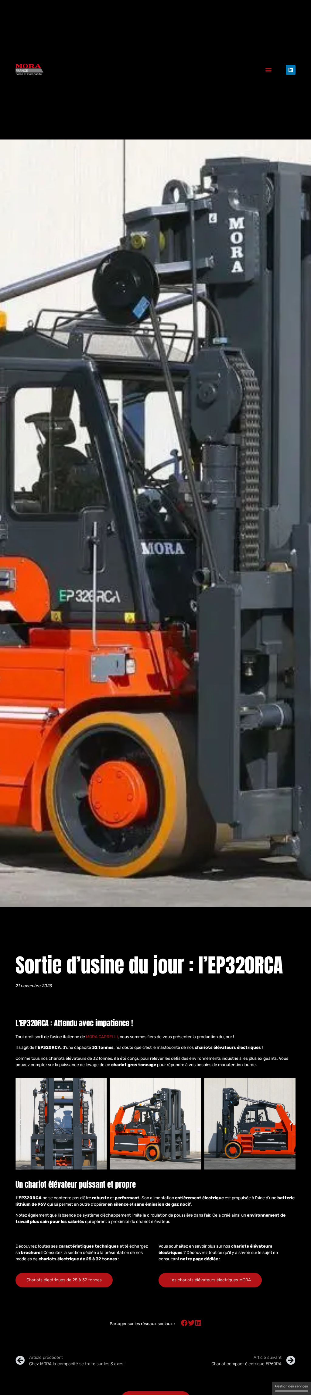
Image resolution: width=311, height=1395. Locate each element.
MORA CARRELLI (102, 1036)
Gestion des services (291, 1386)
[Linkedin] (291, 70)
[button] (269, 70)
